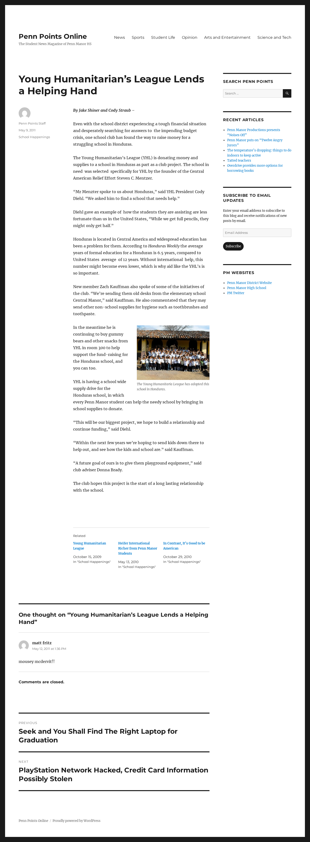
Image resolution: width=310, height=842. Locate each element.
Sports (138, 37)
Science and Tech (274, 37)
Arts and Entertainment (227, 37)
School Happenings (34, 137)
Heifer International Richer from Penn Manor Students (137, 548)
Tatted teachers (239, 160)
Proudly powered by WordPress (77, 821)
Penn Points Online (53, 36)
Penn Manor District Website (249, 283)
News (119, 37)
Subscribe (233, 246)
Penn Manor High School (246, 288)
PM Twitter (235, 293)
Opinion (189, 37)
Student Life (163, 37)
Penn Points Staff (32, 123)
